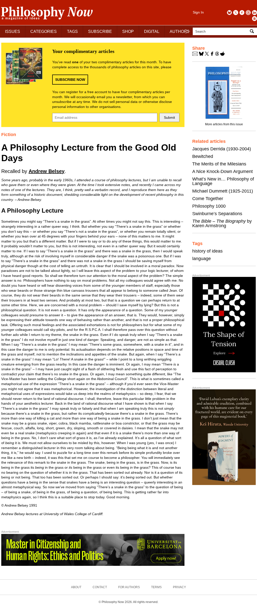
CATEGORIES (43, 31)
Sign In (198, 12)
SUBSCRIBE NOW (70, 80)
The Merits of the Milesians (219, 163)
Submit (169, 117)
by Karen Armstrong (222, 223)
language (201, 258)
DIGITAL (151, 31)
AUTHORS (180, 31)
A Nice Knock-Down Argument (222, 171)
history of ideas (207, 251)
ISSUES (12, 31)
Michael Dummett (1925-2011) (222, 191)
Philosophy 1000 (209, 206)
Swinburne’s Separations (217, 213)
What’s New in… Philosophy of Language (223, 181)
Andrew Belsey (47, 171)
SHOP (128, 31)
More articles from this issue (224, 124)
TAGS (72, 31)
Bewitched (202, 156)
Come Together (207, 198)
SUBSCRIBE (100, 31)
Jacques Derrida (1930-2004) (221, 148)
